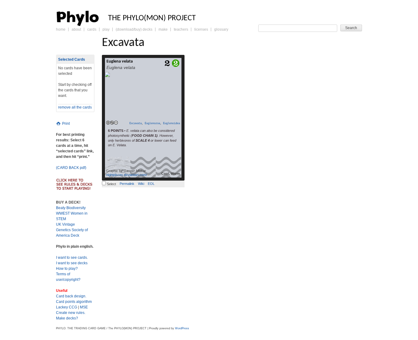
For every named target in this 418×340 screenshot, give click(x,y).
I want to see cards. (72, 257)
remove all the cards (75, 107)
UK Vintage (65, 224)
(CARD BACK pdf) (71, 168)
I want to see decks (72, 263)
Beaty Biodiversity (71, 208)
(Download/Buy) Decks (134, 29)
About (76, 29)
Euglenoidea (171, 123)
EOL (151, 183)
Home (60, 29)
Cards (91, 29)
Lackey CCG (66, 307)
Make (163, 29)
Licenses (201, 29)
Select (111, 184)
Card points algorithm (74, 302)
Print (65, 123)
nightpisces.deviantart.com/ (126, 175)
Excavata (135, 123)
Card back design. (71, 296)
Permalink (127, 183)
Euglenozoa (152, 123)
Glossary (221, 29)
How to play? (67, 268)
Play (106, 29)
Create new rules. (70, 313)
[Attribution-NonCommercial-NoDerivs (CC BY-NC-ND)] (112, 122)
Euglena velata (119, 61)
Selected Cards (71, 59)
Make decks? (67, 318)
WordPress (182, 328)
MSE (84, 307)
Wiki (141, 183)
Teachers (181, 29)
